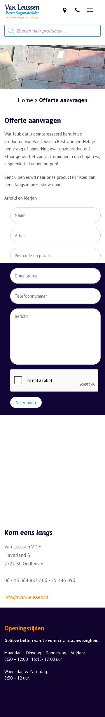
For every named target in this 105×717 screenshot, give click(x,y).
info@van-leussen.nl (26, 597)
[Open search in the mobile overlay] (52, 31)
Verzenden (26, 402)
